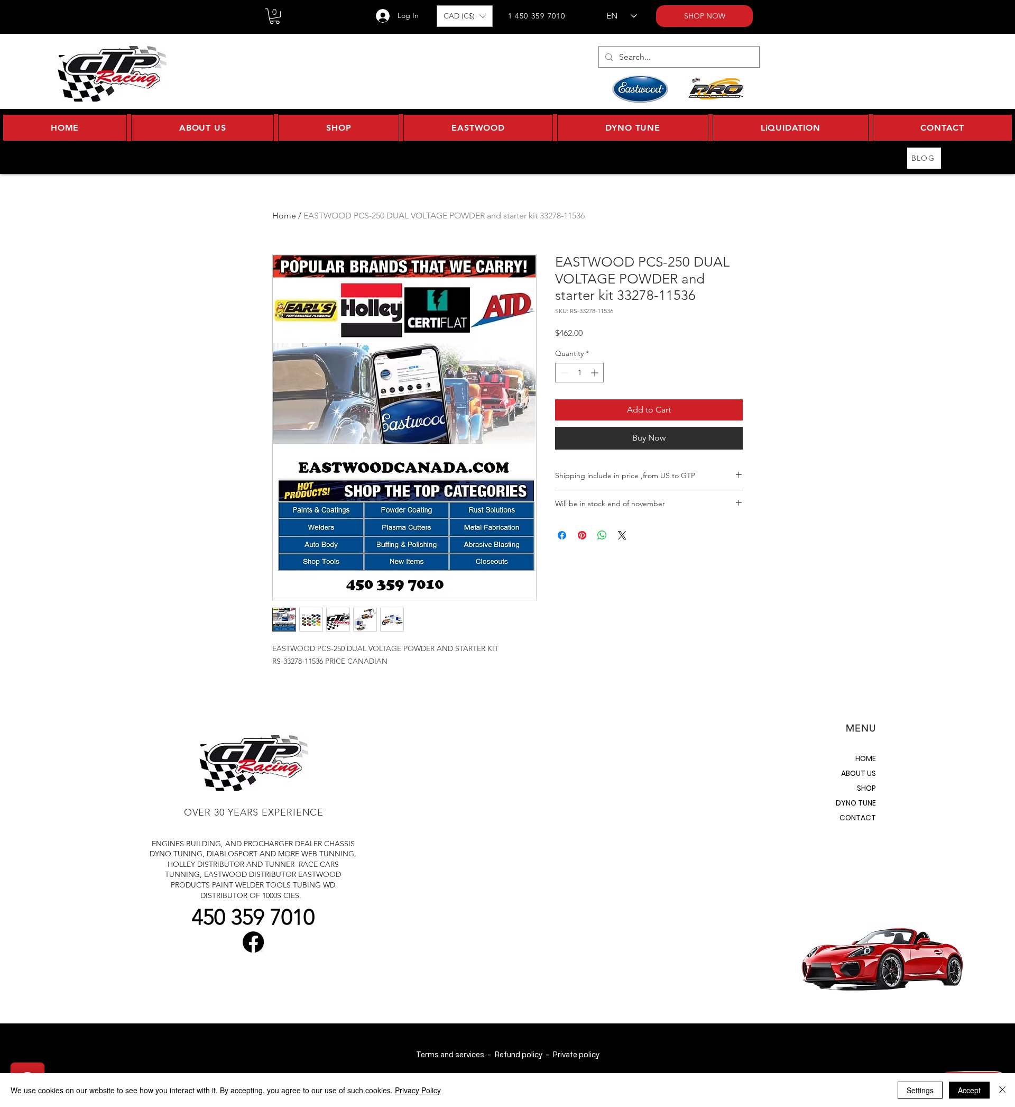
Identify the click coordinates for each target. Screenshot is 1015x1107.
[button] (274, 16)
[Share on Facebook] (562, 535)
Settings (920, 1090)
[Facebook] (253, 942)
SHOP (866, 788)
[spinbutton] (579, 372)
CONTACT (857, 817)
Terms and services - (455, 1054)
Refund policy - (523, 1054)
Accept (969, 1090)
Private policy (575, 1054)
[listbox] (465, 16)
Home (284, 216)
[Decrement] (563, 372)
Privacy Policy (418, 1090)
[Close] (1002, 1090)
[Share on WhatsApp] (602, 535)
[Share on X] (622, 535)
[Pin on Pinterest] (582, 535)
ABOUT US (858, 773)
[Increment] (595, 372)
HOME (865, 758)
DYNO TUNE (856, 803)
